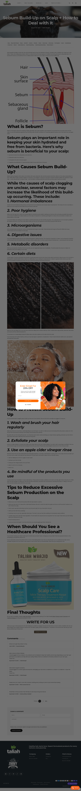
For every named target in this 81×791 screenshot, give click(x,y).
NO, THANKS (28, 404)
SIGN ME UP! (28, 400)
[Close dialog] (64, 383)
